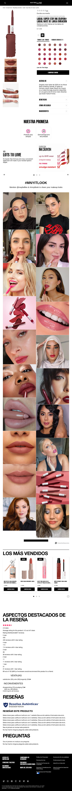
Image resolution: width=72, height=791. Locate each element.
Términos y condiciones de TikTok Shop (43, 768)
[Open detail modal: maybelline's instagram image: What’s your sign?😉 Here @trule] (19, 347)
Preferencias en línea (59, 760)
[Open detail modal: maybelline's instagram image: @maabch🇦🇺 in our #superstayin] (52, 351)
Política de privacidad (42, 757)
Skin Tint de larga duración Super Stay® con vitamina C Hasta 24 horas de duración (10, 582)
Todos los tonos (43, 40)
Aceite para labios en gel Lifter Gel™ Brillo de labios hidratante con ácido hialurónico (43, 582)
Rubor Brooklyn (57, 40)
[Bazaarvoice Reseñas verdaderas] (21, 705)
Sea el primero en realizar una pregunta (16, 741)
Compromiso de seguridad (24, 758)
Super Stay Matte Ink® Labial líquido (60, 582)
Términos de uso (40, 760)
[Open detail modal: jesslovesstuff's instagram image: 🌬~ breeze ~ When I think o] (52, 521)
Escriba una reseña (43, 13)
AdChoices (4, 788)
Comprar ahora (53, 72)
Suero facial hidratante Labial (27, 581)
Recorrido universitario (6, 766)
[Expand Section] (30, 679)
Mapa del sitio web (26, 767)
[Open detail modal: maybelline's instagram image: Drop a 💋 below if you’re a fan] (19, 312)
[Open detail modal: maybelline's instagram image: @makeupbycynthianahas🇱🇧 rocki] (52, 250)
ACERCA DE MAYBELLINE (5, 758)
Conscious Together (8, 762)
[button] (36, 715)
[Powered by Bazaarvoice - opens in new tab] (62, 543)
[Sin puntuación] (41, 11)
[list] (53, 55)
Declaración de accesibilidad (61, 757)
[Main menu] (67, 3)
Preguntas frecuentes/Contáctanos (26, 763)
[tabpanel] (53, 55)
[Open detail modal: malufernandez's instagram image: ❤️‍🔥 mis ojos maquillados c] (52, 213)
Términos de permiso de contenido (42, 764)
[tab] (38, 35)
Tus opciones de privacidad (43, 772)
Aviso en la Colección (59, 763)
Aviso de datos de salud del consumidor (60, 768)
